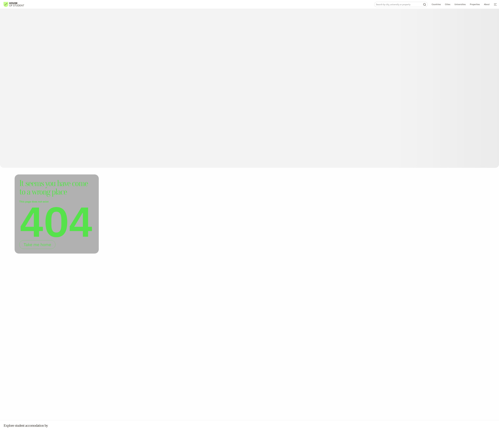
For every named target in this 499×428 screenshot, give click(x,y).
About (487, 4)
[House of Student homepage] (14, 4)
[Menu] (495, 4)
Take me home (37, 244)
